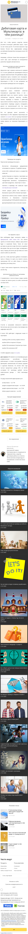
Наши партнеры (17, 870)
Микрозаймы (4, 866)
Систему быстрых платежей (9, 187)
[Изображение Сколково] (19, 905)
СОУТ (14, 887)
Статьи (15, 868)
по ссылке (8, 117)
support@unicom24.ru (6, 933)
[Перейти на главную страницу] (14, 2)
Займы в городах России (6, 870)
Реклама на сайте (14, 881)
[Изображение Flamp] (8, 905)
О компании (17, 866)
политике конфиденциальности (8, 920)
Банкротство (3, 868)
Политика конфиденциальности (14, 884)
